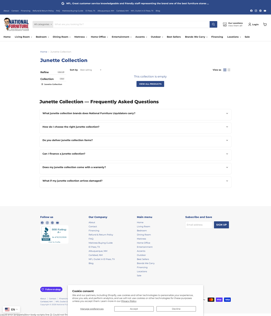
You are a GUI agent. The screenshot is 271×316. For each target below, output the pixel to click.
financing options (67, 160)
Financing (25, 11)
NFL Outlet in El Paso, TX (142, 11)
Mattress (80, 37)
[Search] (213, 24)
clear (62, 79)
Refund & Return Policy (43, 11)
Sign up (221, 224)
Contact (15, 11)
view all (61, 72)
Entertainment (121, 37)
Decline (176, 309)
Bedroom (41, 37)
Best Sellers (174, 37)
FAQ (58, 11)
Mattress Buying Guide (72, 11)
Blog (158, 11)
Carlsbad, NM (122, 11)
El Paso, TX (90, 11)
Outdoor (156, 37)
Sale (247, 37)
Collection (47, 79)
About (6, 11)
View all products (150, 84)
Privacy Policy (128, 301)
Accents (140, 37)
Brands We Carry (195, 37)
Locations (233, 37)
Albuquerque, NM (106, 11)
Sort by (74, 70)
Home (7, 37)
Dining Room (61, 37)
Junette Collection (53, 84)
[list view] (229, 70)
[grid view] (225, 70)
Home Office (98, 37)
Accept (134, 309)
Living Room (22, 37)
